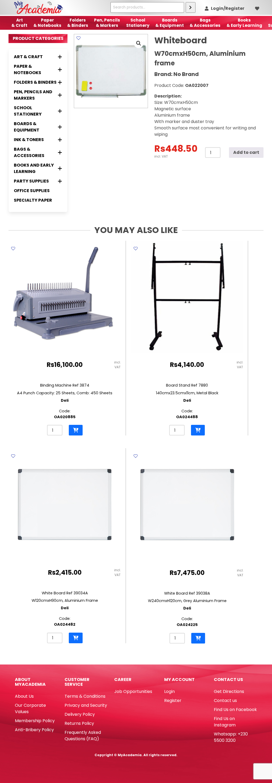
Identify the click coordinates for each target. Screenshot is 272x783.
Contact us (225, 700)
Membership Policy (35, 721)
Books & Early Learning (244, 22)
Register (172, 700)
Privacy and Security (86, 705)
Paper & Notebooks (47, 22)
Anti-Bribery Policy (34, 730)
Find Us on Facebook (235, 709)
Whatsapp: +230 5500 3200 (231, 737)
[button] (138, 43)
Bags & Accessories (205, 22)
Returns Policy (79, 723)
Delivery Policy (80, 714)
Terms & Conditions (85, 696)
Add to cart (246, 152)
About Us (24, 696)
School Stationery (138, 22)
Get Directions (229, 691)
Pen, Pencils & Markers (107, 22)
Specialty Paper (33, 200)
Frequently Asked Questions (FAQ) (83, 735)
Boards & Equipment (169, 22)
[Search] (191, 7)
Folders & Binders (77, 22)
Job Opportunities (133, 691)
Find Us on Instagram (225, 722)
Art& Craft (19, 22)
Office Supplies (32, 191)
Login (169, 691)
